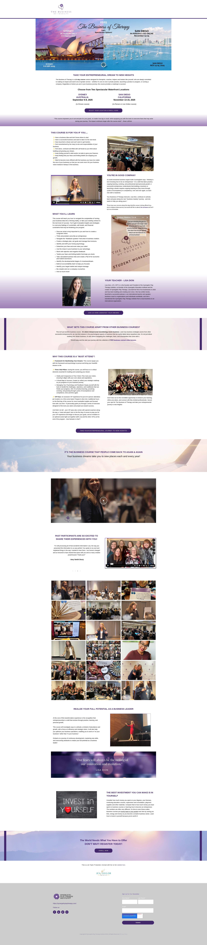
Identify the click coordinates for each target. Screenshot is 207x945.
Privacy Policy (123, 934)
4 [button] (80, 571)
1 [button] (73, 571)
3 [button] (78, 571)
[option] (77, 556)
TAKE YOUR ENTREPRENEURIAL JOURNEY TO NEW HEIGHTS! (103, 430)
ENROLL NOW (103, 850)
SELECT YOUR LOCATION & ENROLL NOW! (103, 110)
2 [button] (75, 571)
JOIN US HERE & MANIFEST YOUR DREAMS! (103, 313)
